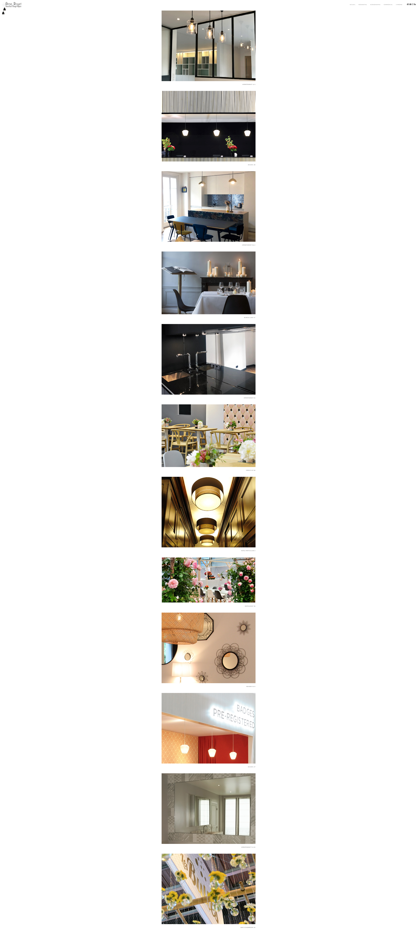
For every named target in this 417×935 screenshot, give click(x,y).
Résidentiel (363, 4)
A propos (399, 4)
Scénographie (375, 4)
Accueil (352, 4)
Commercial (388, 4)
